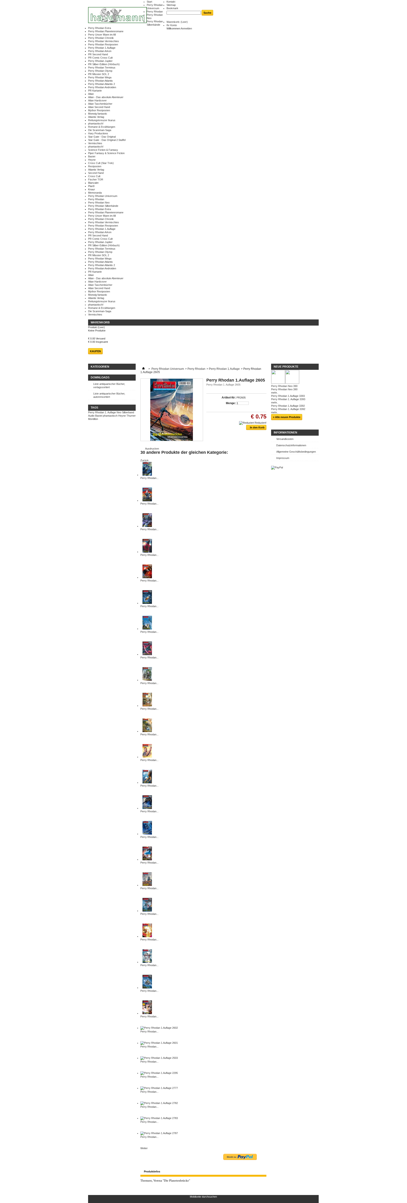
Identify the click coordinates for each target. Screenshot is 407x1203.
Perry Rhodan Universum (102, 196)
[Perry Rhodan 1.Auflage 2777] (159, 1088)
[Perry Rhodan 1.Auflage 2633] (147, 474)
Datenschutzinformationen (291, 445)
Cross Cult (94, 176)
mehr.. (274, 392)
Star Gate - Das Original (102, 136)
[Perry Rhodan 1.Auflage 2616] (147, 756)
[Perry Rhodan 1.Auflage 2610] (147, 885)
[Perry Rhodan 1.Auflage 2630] (147, 526)
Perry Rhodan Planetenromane (105, 31)
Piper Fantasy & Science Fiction (106, 153)
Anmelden (186, 28)
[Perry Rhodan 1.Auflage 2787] (159, 1133)
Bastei (91, 156)
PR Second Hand (98, 54)
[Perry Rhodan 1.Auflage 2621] (147, 628)
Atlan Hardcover (97, 100)
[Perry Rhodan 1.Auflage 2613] (147, 808)
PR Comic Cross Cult (100, 57)
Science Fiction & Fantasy (103, 149)
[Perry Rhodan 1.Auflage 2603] (147, 1013)
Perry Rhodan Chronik (101, 37)
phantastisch (110, 415)
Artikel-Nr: (229, 397)
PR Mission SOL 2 (98, 74)
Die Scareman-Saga (99, 130)
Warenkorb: (177, 21)
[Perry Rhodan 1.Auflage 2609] (147, 987)
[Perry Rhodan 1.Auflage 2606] (147, 961)
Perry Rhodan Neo (99, 202)
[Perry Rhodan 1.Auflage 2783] (159, 1118)
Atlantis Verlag (96, 117)
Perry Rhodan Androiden (102, 87)
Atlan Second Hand (99, 107)
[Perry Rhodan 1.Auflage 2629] (147, 551)
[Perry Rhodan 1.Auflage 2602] (159, 1027)
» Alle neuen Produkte (286, 417)
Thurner (131, 415)
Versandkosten (284, 439)
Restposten (94, 166)
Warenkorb (100, 322)
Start (149, 1)
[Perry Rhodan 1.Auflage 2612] (147, 833)
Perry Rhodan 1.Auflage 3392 (288, 405)
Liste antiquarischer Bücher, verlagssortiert (109, 385)
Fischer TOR (95, 179)
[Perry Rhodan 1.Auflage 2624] (147, 577)
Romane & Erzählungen (101, 126)
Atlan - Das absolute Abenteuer (105, 97)
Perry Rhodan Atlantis (100, 80)
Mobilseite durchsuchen (203, 1196)
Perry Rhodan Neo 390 (284, 386)
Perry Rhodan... (149, 478)
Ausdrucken (152, 448)
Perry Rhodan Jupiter (100, 61)
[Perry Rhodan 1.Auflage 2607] (147, 936)
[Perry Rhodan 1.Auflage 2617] (147, 731)
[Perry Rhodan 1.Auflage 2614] (147, 782)
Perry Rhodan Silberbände (103, 205)
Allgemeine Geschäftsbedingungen (296, 451)
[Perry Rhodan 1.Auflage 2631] (147, 500)
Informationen (285, 432)
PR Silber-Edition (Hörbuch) (104, 64)
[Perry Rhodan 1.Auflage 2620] (147, 654)
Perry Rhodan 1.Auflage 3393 (288, 395)
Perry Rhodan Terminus (101, 67)
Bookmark (172, 8)
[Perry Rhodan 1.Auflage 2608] (147, 910)
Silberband (128, 412)
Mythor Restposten (99, 110)
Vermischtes (95, 143)
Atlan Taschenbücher (100, 103)
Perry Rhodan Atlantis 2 (101, 84)
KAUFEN (95, 351)
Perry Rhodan (155, 11)
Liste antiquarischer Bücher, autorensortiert (109, 395)
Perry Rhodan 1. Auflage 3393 (288, 399)
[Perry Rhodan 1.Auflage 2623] (147, 603)
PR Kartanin (95, 90)
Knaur (91, 189)
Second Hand (96, 172)
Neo (119, 412)
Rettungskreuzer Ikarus (101, 120)
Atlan (91, 93)
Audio (91, 415)
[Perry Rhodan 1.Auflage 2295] (159, 1073)
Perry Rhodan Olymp (100, 70)
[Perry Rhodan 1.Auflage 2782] (159, 1103)
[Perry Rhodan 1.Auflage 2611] (147, 859)
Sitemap (171, 5)
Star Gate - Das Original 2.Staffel (107, 140)
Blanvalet (93, 182)
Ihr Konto (172, 25)
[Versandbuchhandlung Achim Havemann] (117, 15)
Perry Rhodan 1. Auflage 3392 (288, 409)
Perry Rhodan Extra (99, 28)
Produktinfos (152, 1171)
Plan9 (91, 186)
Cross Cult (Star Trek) (101, 163)
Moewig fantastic (97, 113)
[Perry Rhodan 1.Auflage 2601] (159, 1042)
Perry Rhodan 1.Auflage (101, 47)
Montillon (93, 419)
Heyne (92, 159)
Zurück (144, 460)
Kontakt (171, 1)
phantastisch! (95, 123)
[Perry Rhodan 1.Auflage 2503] (159, 1057)
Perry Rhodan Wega (99, 77)
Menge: (231, 403)
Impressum (282, 458)
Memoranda (95, 192)
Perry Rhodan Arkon (99, 51)
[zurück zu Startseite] (143, 368)
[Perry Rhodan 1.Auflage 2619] (147, 679)
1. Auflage (110, 412)
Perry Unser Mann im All (102, 34)
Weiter (144, 1148)
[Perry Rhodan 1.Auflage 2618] (147, 705)
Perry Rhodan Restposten (103, 44)
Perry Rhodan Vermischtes (103, 41)
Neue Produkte (286, 366)
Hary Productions (98, 133)
